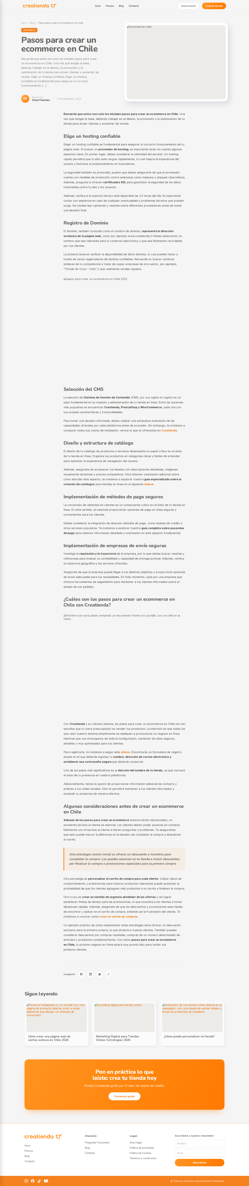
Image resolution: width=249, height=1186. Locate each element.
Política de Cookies (140, 1153)
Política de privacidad (142, 1147)
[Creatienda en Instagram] (26, 1181)
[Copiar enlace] (108, 974)
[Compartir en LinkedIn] (90, 974)
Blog (121, 6)
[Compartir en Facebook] (81, 974)
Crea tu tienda (214, 6)
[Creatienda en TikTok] (39, 1181)
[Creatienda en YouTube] (46, 1181)
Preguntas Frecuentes (97, 1142)
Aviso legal (136, 1142)
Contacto (134, 6)
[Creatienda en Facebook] (32, 1181)
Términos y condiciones (143, 1158)
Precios (110, 6)
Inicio (98, 6)
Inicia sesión (188, 6)
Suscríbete (199, 1162)
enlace (148, 484)
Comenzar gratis (124, 1096)
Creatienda (169, 430)
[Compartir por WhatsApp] (99, 974)
